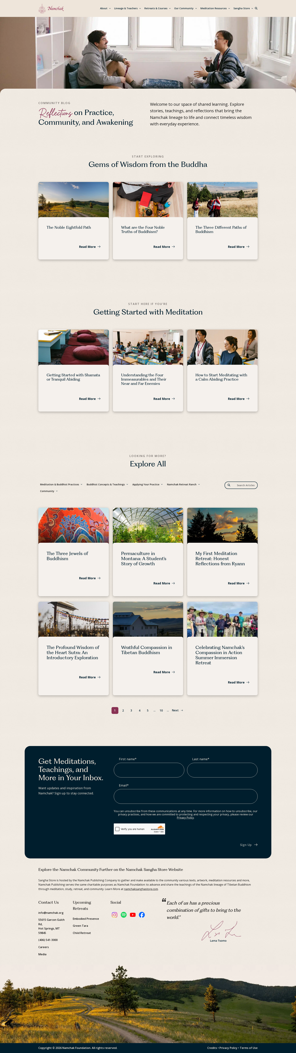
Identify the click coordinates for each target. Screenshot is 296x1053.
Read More (87, 247)
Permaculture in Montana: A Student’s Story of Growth (143, 558)
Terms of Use (249, 1048)
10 (161, 710)
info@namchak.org (50, 913)
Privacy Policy (185, 817)
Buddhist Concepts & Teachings (106, 484)
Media (42, 954)
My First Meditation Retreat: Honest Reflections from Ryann (220, 558)
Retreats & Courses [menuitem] (155, 8)
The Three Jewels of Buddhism (67, 556)
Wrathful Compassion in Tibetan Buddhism (146, 650)
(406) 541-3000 (48, 940)
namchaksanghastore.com (141, 889)
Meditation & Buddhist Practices (59, 484)
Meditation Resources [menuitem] (213, 8)
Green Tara (80, 926)
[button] (256, 8)
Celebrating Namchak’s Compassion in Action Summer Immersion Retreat (220, 655)
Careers (43, 947)
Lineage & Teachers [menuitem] (126, 8)
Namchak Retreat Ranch (181, 484)
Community (47, 491)
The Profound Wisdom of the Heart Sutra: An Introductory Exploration (73, 652)
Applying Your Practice (145, 484)
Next (175, 710)
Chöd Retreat (82, 933)
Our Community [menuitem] (184, 8)
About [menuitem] (103, 8)
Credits (212, 1048)
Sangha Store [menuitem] (241, 8)
